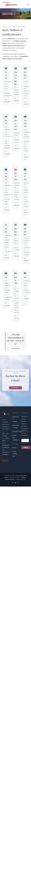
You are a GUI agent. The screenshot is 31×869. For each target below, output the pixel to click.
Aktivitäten (15, 443)
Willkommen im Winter (15, 426)
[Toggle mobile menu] (28, 4)
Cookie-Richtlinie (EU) (15, 454)
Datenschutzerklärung (9, 479)
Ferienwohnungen (15, 431)
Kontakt (15, 447)
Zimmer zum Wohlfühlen (15, 438)
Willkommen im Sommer (15, 419)
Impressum (23, 477)
